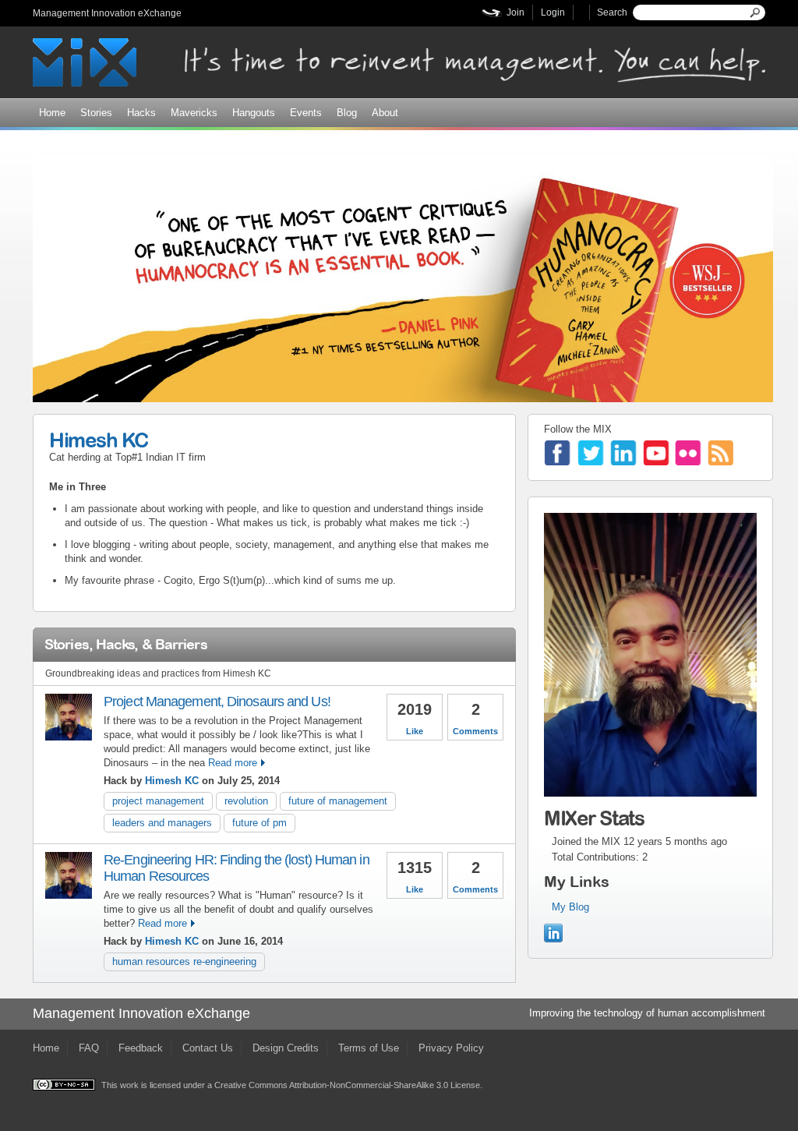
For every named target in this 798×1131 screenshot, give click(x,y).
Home (52, 112)
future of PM (259, 823)
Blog (347, 112)
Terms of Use (368, 1048)
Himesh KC (98, 439)
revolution (246, 801)
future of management (337, 801)
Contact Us (207, 1048)
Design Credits (285, 1048)
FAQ (89, 1048)
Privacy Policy (451, 1048)
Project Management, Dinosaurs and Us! (217, 701)
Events (306, 112)
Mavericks (194, 112)
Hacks (141, 112)
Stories (96, 112)
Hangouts (253, 112)
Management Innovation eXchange (107, 13)
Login (553, 12)
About (385, 112)
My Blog (570, 907)
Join (515, 12)
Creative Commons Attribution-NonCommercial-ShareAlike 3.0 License (347, 1085)
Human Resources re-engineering (184, 961)
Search (612, 12)
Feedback (140, 1048)
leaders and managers (162, 823)
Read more (232, 763)
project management (158, 801)
